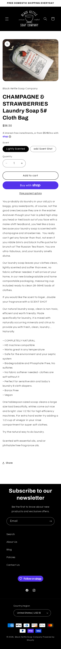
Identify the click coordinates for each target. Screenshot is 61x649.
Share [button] (9, 463)
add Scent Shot (43, 149)
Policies (11, 557)
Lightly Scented (15, 149)
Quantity (7, 156)
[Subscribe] (50, 521)
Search (11, 534)
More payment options (30, 193)
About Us (12, 542)
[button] (7, 19)
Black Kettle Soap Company (28, 637)
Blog (9, 549)
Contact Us (13, 565)
